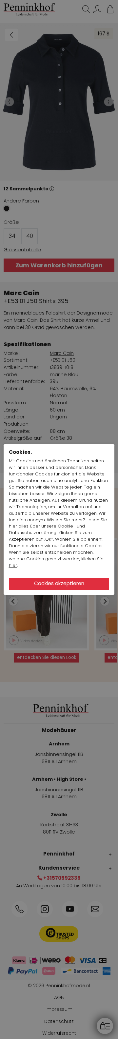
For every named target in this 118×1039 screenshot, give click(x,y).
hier (13, 526)
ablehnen (91, 539)
